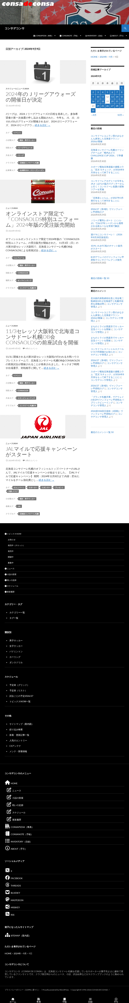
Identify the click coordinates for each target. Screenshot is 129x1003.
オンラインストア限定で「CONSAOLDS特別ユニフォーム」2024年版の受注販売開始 (42, 219)
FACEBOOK (16, 878)
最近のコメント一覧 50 (102, 432)
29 (122, 105)
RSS (12, 914)
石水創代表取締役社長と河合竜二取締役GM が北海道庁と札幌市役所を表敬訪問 (107, 301)
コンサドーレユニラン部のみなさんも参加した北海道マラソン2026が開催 (107, 138)
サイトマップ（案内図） (21, 724)
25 (102, 105)
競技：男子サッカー (27, 140)
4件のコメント (31, 348)
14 (117, 96)
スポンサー (46, 487)
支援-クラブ (13, 491)
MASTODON (16, 900)
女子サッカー (16, 646)
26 (107, 105)
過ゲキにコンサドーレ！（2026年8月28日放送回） (106, 236)
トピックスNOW (14, 534)
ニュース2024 (12, 208)
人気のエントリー (18, 740)
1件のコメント (31, 460)
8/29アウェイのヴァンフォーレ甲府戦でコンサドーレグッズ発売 (107, 258)
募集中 (11, 563)
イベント (17, 133)
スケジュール (12, 586)
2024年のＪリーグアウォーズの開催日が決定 (41, 97)
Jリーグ (21, 155)
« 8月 (94, 115)
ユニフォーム (19, 258)
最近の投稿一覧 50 (100, 278)
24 (98, 105)
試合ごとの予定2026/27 (21, 696)
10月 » (120, 115)
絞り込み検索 (16, 729)
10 (98, 96)
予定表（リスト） (18, 690)
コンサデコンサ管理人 (107, 353)
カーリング (14, 657)
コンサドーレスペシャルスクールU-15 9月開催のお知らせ (107, 350)
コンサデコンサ (15, 28)
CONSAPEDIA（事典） (44, 36)
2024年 (103, 56)
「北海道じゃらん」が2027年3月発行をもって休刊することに (107, 199)
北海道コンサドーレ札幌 (29, 163)
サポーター (33, 487)
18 (102, 101)
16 (93, 101)
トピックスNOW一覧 (20, 701)
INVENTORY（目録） (95, 36)
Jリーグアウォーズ (25, 148)
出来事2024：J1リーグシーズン (32, 170)
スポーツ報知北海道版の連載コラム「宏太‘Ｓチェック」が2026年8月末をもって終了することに (107, 169)
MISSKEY (15, 907)
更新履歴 (10, 592)
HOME (94, 56)
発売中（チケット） (16, 545)
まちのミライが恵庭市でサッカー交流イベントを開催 (107, 328)
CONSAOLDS (23, 273)
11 (102, 96)
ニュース (10, 568)
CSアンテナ (15, 746)
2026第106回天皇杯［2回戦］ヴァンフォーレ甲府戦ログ (107, 412)
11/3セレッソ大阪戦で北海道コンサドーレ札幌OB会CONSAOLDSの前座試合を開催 (43, 337)
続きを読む (42, 125)
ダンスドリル (16, 662)
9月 (111, 56)
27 (112, 105)
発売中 (11, 551)
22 (122, 101)
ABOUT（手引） (118, 36)
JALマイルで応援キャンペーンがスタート (42, 451)
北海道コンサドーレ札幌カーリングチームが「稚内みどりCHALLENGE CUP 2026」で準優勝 (107, 154)
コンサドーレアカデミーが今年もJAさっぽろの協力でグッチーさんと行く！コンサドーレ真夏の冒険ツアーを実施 (107, 185)
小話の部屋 (11, 574)
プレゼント (59, 487)
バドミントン (16, 651)
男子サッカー (16, 640)
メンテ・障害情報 (18, 751)
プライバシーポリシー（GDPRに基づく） (22, 990)
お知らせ (11, 539)
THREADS (15, 885)
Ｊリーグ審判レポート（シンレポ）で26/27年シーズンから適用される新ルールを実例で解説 (107, 223)
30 (93, 110)
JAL (19, 506)
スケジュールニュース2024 (17, 88)
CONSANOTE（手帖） (70, 36)
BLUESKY (15, 892)
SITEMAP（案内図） (20, 935)
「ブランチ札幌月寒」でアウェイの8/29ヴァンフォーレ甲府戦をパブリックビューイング (107, 400)
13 (112, 96)
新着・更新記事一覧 (19, 735)
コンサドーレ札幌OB (28, 288)
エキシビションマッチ (26, 398)
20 (112, 101)
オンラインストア (25, 280)
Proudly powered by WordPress (55, 990)
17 (98, 101)
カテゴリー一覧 (17, 612)
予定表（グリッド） (19, 685)
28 (117, 105)
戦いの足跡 (11, 580)
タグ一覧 (13, 618)
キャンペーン (19, 487)
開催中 (11, 557)
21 (117, 101)
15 (122, 96)
